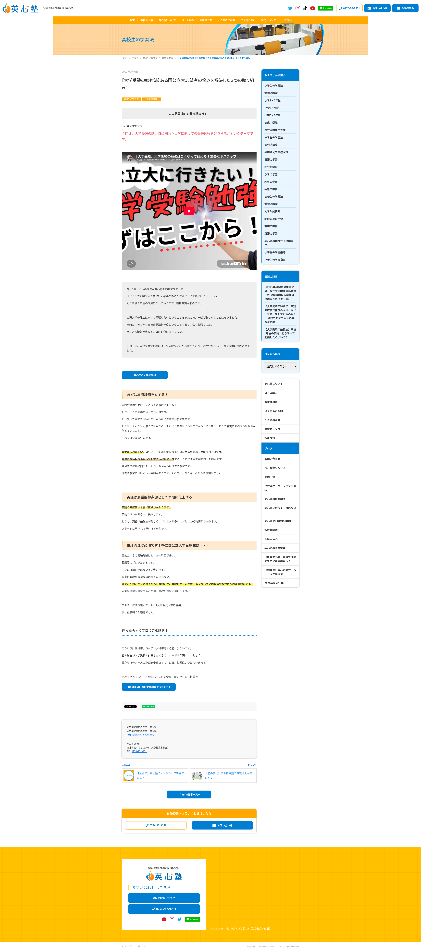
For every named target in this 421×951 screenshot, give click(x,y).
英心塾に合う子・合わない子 (280, 510)
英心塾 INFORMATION (277, 521)
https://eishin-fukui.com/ (140, 734)
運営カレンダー (273, 429)
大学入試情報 (272, 211)
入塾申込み (271, 539)
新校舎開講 (271, 530)
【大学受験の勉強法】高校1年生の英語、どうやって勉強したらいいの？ (280, 333)
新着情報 (269, 438)
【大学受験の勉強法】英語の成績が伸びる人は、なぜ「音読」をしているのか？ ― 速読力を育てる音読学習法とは (280, 314)
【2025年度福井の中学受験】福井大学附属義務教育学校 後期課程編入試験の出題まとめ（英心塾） (280, 293)
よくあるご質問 (273, 411)
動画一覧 (269, 477)
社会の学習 (271, 167)
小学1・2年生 (272, 100)
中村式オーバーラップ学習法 (280, 488)
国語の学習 (271, 159)
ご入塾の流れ (272, 420)
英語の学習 (271, 189)
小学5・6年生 (272, 115)
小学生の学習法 (273, 85)
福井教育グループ (274, 468)
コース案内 (270, 393)
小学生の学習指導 (274, 252)
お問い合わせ (272, 459)
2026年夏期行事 (274, 583)
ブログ (268, 448)
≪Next (126, 765)
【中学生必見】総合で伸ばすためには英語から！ (280, 559)
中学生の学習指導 (274, 260)
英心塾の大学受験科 (145, 375)
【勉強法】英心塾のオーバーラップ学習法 (280, 572)
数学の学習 (271, 174)
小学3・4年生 (272, 108)
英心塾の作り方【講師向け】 (278, 243)
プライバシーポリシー (135, 946)
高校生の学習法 (131, 99)
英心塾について (273, 384)
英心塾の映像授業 (274, 548)
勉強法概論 (151, 99)
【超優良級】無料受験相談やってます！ (149, 686)
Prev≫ (252, 765)
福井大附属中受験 (274, 130)
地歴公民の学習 (273, 219)
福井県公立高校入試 (276, 152)
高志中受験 (271, 122)
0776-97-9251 (139, 751)
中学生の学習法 (273, 137)
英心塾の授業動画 (274, 499)
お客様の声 (271, 402)
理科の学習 (271, 182)
